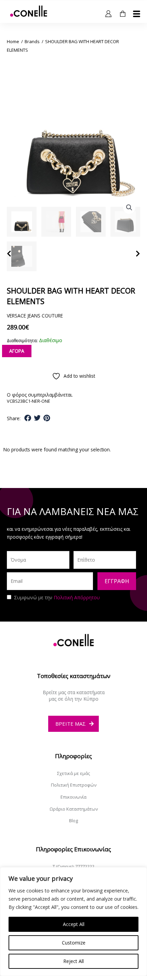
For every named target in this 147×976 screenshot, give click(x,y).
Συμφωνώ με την (57, 597)
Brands (32, 41)
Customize (73, 942)
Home (13, 41)
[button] (129, 207)
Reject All (73, 961)
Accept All (73, 924)
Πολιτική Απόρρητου (77, 597)
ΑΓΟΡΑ (16, 351)
